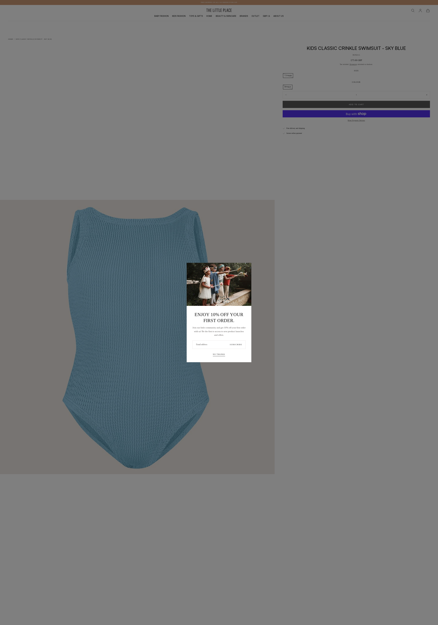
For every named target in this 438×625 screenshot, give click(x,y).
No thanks (219, 354)
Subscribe (236, 344)
